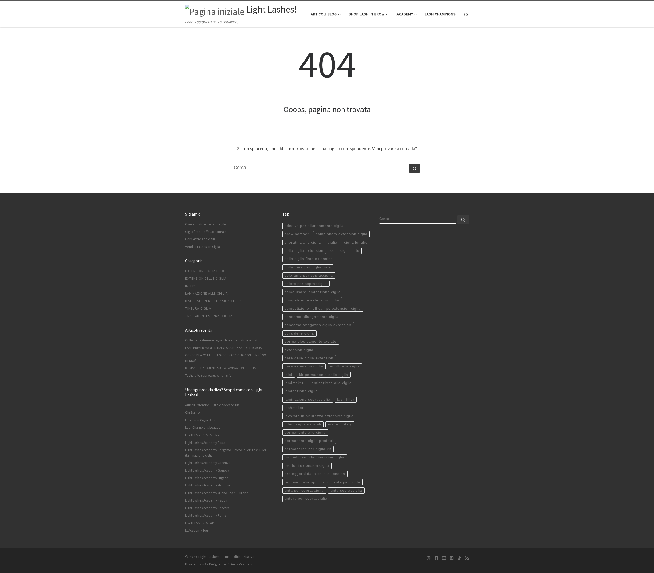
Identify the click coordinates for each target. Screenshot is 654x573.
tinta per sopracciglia (304, 490)
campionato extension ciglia (341, 234)
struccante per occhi (341, 482)
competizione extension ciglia (312, 300)
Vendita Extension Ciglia (202, 247)
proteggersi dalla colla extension (315, 474)
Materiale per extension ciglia (213, 301)
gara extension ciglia (304, 366)
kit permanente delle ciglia (323, 375)
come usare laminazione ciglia (313, 292)
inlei (288, 375)
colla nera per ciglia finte (308, 267)
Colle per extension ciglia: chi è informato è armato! (222, 340)
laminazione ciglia (301, 391)
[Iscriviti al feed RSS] (467, 558)
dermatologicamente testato (310, 341)
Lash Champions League (202, 427)
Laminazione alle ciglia (206, 293)
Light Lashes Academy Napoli (206, 500)
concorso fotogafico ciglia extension (318, 325)
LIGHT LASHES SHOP (199, 523)
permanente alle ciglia (305, 432)
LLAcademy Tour (197, 530)
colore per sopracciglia (306, 284)
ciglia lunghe (356, 242)
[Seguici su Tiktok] (459, 558)
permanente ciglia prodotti (309, 441)
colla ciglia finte (344, 251)
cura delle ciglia (299, 333)
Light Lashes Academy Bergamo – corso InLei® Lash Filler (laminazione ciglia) (225, 453)
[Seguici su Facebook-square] (436, 558)
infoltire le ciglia (345, 366)
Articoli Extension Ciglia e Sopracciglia (212, 405)
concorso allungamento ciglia (312, 317)
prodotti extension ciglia (307, 466)
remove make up (300, 482)
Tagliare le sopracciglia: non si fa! (208, 375)
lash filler (345, 399)
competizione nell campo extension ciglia (323, 309)
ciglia (332, 242)
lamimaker (294, 383)
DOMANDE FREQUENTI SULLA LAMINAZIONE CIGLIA (220, 368)
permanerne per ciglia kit (308, 449)
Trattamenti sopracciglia (208, 316)
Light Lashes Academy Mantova (207, 485)
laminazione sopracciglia (307, 399)
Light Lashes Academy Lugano (206, 478)
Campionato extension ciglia (206, 224)
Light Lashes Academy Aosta (205, 442)
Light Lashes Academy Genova (207, 470)
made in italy (340, 424)
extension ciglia (299, 350)
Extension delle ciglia (205, 278)
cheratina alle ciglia (303, 242)
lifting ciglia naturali (303, 424)
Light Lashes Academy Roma (205, 515)
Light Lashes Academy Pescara (207, 508)
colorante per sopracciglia (309, 275)
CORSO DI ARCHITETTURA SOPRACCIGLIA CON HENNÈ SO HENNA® (225, 358)
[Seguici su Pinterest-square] (451, 558)
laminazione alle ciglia (331, 383)
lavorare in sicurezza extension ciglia (319, 416)
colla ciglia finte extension (309, 259)
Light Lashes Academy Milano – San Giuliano (216, 493)
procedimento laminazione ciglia (314, 457)
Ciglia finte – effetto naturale (206, 232)
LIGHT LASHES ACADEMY (202, 435)
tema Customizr (242, 564)
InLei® (190, 286)
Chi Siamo (192, 412)
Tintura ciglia (198, 308)
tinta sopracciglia (346, 490)
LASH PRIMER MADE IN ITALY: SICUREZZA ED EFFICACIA (223, 347)
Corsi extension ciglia (200, 239)
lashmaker (294, 408)
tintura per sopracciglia (306, 498)
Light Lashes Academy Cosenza (207, 463)
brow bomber (297, 234)
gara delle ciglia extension (309, 358)
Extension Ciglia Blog (205, 271)
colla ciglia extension (304, 251)
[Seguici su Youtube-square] (444, 558)
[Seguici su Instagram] (428, 558)
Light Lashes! (208, 557)
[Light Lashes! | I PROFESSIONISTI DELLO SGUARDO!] (214, 10)
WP (204, 564)
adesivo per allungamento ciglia (314, 226)
